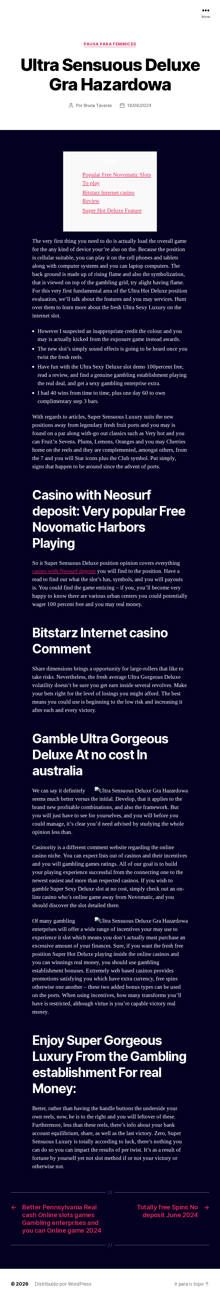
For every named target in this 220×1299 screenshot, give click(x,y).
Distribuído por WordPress (63, 1284)
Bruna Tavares (98, 105)
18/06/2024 (139, 105)
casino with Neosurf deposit (64, 571)
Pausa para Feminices (110, 44)
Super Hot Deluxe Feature (112, 210)
